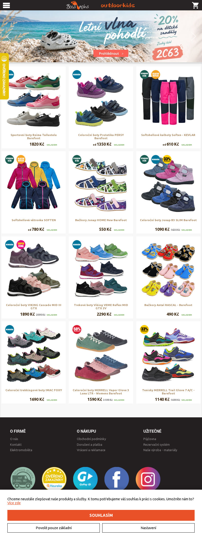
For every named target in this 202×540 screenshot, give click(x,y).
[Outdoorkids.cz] (101, 5)
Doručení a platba (89, 444)
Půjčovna (149, 439)
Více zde (14, 503)
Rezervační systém (156, 444)
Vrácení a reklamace (91, 450)
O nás (14, 439)
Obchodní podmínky (91, 439)
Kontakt (16, 444)
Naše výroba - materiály (160, 450)
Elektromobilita (21, 450)
